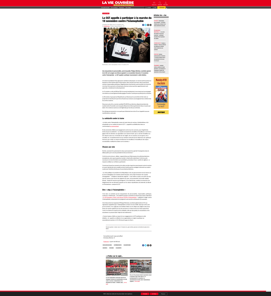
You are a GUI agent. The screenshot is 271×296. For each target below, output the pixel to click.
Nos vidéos (128, 7)
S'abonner (161, 7)
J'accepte (145, 294)
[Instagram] (169, 8)
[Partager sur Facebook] (143, 25)
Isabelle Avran (107, 26)
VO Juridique (114, 7)
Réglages (163, 294)
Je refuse (154, 294)
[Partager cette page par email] (148, 25)
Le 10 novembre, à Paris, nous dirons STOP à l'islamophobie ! (120, 197)
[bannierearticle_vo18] (161, 93)
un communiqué (114, 126)
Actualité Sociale (105, 7)
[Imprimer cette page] (150, 25)
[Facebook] (167, 8)
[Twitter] (168, 7)
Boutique (121, 7)
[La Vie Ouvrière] (118, 3)
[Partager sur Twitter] (146, 25)
